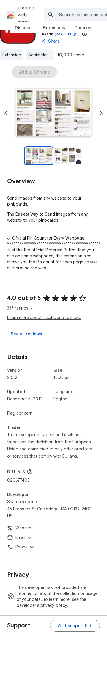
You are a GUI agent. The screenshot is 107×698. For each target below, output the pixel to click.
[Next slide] (101, 113)
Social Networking (41, 54)
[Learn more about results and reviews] (29, 471)
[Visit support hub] (75, 625)
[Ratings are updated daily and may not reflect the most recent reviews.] (85, 34)
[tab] (24, 27)
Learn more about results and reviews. (44, 317)
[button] (53, 113)
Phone (21, 547)
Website (23, 528)
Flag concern (19, 413)
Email (20, 537)
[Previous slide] (6, 113)
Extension (11, 54)
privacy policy (53, 605)
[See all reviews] (26, 334)
